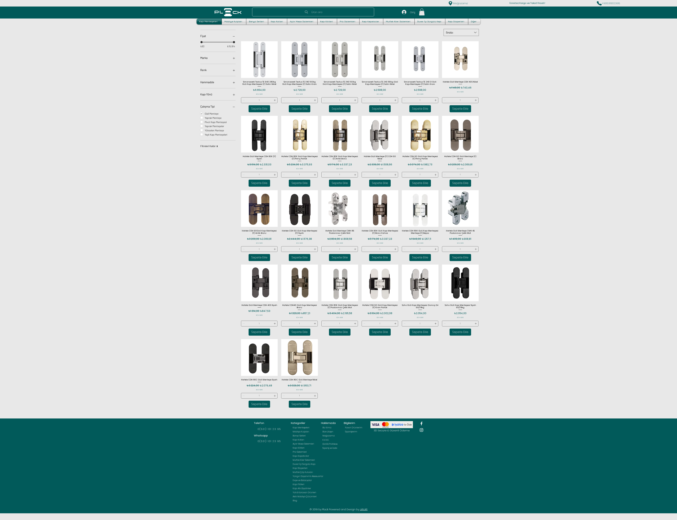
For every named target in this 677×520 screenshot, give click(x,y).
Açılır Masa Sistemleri (303, 443)
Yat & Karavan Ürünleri (304, 492)
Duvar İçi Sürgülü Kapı (304, 464)
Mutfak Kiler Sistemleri (304, 459)
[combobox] (461, 32)
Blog (295, 500)
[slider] (201, 42)
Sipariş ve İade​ (329, 447)
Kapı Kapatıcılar (301, 455)
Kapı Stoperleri (300, 468)
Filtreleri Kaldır (209, 146)
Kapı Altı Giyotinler (302, 488)
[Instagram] (421, 430)
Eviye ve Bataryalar (302, 480)
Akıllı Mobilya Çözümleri (305, 496)
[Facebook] (421, 423)
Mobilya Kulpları (301, 431)
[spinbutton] (259, 100)
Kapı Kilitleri (298, 447)
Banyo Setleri (299, 435)
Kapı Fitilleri (298, 484)
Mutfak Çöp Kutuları (303, 472)
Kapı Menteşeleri (301, 427)
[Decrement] (243, 100)
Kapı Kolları (298, 439)
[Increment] (275, 100)
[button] (422, 11)
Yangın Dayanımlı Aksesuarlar (306, 476)
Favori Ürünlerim (353, 427)
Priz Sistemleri (300, 451)
